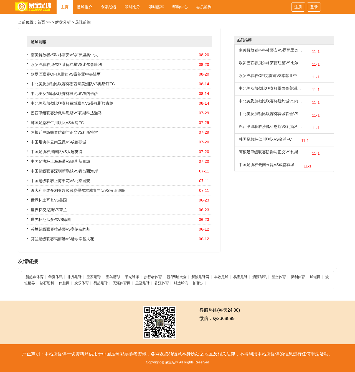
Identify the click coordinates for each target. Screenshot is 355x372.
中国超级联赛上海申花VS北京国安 (60, 181)
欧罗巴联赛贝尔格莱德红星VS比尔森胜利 (66, 64)
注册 (298, 7)
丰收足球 (221, 277)
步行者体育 (153, 277)
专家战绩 (108, 7)
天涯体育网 (122, 283)
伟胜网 (64, 283)
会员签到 (204, 7)
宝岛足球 (113, 277)
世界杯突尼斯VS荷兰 (49, 210)
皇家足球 (94, 277)
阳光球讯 (132, 277)
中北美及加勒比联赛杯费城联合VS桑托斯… (271, 114)
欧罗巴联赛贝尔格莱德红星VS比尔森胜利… (271, 63)
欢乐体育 (81, 283)
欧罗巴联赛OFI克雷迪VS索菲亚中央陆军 (66, 74)
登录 (314, 7)
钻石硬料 (47, 283)
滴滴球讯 (259, 277)
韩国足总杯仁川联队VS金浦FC (57, 122)
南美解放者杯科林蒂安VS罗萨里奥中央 (64, 55)
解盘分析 (63, 22)
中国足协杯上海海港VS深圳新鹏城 (60, 161)
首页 (41, 22)
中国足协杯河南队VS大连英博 (56, 151)
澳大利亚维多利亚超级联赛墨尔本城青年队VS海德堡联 (78, 190)
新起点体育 (35, 277)
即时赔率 (156, 7)
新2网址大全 (177, 277)
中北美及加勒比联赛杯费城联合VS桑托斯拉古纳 (72, 103)
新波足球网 (200, 277)
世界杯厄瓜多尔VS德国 (51, 219)
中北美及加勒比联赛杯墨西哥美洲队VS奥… (271, 88)
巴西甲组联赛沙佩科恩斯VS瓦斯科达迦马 (66, 113)
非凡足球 (74, 277)
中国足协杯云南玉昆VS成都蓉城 (58, 142)
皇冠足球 (142, 283)
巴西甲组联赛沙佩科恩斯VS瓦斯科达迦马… (271, 126)
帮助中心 (180, 7)
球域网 (315, 277)
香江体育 (161, 283)
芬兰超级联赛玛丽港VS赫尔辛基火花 (62, 239)
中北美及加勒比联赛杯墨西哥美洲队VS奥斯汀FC (73, 84)
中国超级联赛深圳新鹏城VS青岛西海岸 (64, 171)
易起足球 (100, 283)
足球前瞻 (83, 22)
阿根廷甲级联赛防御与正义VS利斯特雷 (64, 132)
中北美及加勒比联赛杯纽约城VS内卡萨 (64, 93)
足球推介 (84, 7)
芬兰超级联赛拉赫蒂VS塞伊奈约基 (60, 229)
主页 (65, 7)
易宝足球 (240, 277)
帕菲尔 (198, 283)
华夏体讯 (55, 277)
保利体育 (298, 277)
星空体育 (279, 277)
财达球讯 (181, 283)
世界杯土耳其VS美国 (49, 200)
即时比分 (132, 7)
